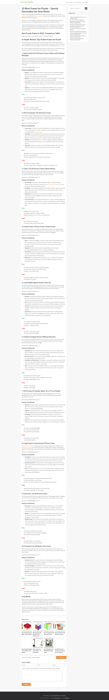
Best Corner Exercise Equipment (77, 20)
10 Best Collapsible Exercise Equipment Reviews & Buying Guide (78, 33)
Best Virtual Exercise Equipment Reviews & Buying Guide (77, 39)
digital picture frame (27, 446)
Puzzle (74, 2)
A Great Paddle (27, 2)
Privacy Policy (63, 695)
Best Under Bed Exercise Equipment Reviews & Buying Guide (78, 36)
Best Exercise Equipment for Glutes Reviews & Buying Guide (77, 22)
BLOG (83, 2)
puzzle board (38, 132)
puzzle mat (61, 45)
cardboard (49, 257)
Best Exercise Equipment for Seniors (78, 24)
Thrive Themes (57, 698)
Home (44, 695)
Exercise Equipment (78, 2)
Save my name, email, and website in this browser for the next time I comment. (41, 668)
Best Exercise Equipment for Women (78, 31)
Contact (50, 695)
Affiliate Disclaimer (56, 695)
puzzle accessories (38, 16)
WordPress (67, 698)
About (47, 695)
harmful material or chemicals (52, 184)
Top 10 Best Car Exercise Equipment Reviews (78, 29)
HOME (67, 2)
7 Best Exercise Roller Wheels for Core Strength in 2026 (78, 18)
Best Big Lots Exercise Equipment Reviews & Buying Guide (77, 26)
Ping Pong (70, 2)
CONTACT (86, 2)
